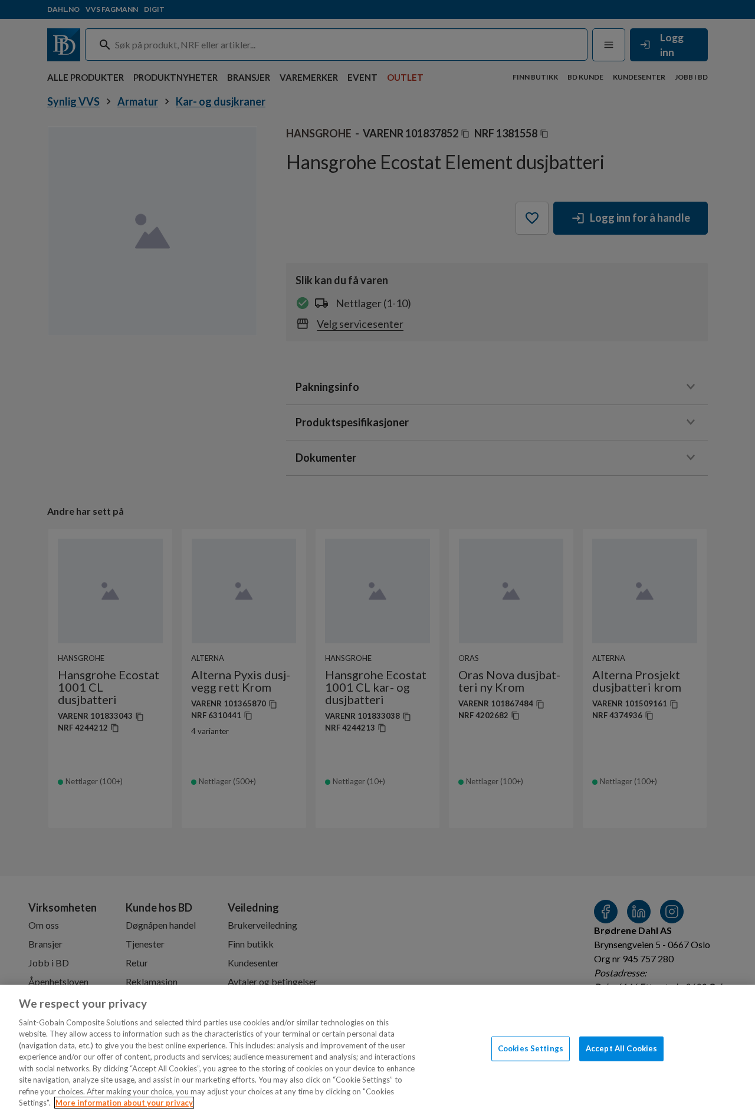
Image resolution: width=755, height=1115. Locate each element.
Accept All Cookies (621, 1048)
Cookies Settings (530, 1048)
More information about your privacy (124, 1102)
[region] (377, 1050)
